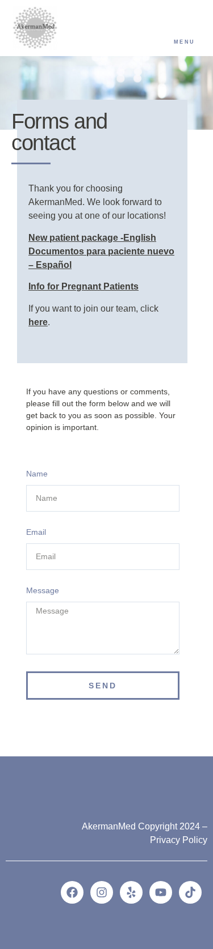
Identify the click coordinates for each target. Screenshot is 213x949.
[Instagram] (101, 892)
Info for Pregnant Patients (83, 286)
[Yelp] (131, 892)
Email (36, 532)
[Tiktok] (190, 892)
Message (42, 590)
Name (37, 474)
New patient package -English (92, 237)
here (38, 322)
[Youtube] (160, 892)
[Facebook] (72, 892)
